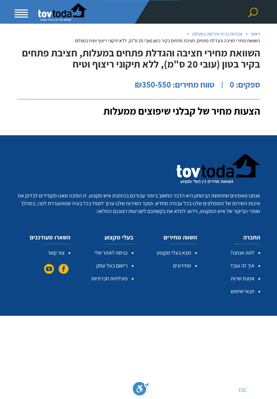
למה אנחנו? (242, 252)
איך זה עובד (242, 265)
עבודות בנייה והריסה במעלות (217, 34)
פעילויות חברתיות (109, 278)
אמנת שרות (242, 278)
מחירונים (182, 265)
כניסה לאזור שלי (111, 252)
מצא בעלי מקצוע (174, 252)
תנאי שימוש (242, 291)
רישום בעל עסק (112, 265)
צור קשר (56, 252)
